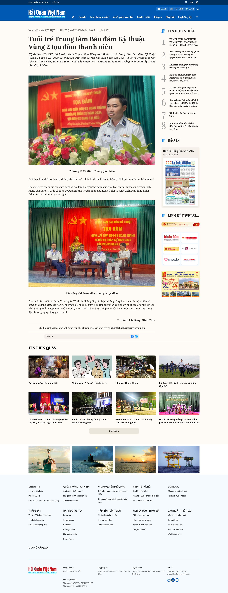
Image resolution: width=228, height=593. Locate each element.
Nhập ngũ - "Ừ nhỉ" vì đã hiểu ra (89, 383)
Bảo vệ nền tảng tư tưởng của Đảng (43, 500)
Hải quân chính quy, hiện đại (75, 496)
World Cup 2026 (175, 534)
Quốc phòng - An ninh (99, 17)
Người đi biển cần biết (142, 525)
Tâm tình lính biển (109, 510)
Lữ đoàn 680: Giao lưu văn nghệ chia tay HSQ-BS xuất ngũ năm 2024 (48, 421)
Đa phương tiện (185, 17)
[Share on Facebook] (132, 336)
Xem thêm (114, 431)
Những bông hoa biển (107, 515)
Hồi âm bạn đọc (105, 520)
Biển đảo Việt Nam (176, 529)
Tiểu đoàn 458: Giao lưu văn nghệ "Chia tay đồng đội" (134, 421)
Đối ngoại (158, 17)
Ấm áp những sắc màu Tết (42, 383)
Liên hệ (56, 2)
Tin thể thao (173, 520)
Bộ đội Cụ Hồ (34, 496)
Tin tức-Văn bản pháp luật (39, 515)
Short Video (68, 539)
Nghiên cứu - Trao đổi (146, 510)
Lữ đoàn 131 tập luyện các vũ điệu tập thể (177, 385)
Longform (67, 515)
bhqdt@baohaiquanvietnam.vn (127, 327)
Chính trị (82, 17)
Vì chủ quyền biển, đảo (123, 17)
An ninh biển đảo (70, 500)
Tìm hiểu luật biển (36, 520)
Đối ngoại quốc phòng (177, 491)
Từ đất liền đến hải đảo (143, 500)
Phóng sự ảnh (69, 529)
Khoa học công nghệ (142, 520)
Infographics (68, 520)
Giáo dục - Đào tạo (141, 515)
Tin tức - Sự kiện (35, 491)
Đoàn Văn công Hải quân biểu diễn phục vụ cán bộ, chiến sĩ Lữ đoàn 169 (179, 421)
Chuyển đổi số (139, 529)
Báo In (164, 9)
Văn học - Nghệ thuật (41, 30)
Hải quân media (70, 534)
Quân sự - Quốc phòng (73, 491)
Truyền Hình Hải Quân (184, 9)
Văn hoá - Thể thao (180, 510)
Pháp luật (170, 17)
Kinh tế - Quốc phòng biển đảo (146, 496)
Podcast (67, 525)
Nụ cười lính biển (175, 525)
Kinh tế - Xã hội (143, 17)
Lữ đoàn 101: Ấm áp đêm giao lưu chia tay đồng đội (90, 421)
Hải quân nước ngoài (177, 496)
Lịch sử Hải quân (38, 547)
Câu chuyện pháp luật (37, 525)
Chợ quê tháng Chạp (127, 383)
